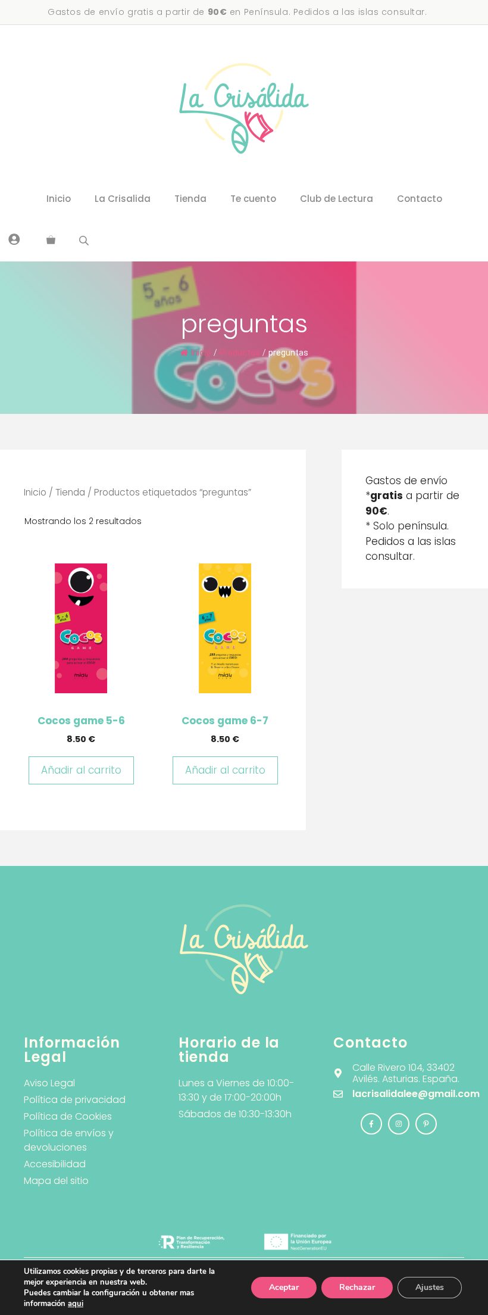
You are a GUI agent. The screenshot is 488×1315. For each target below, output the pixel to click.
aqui (75, 1303)
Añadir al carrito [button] (81, 770)
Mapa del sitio (56, 1181)
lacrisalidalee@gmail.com (416, 1094)
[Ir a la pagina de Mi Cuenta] (14, 238)
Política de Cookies (68, 1116)
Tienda (190, 198)
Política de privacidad (75, 1100)
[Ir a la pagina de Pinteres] (426, 1124)
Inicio (58, 198)
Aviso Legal (49, 1083)
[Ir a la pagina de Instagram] (371, 1124)
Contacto (419, 198)
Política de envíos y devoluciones (69, 1140)
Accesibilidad (55, 1164)
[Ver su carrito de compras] (51, 240)
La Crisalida (123, 198)
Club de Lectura (336, 198)
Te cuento (253, 198)
